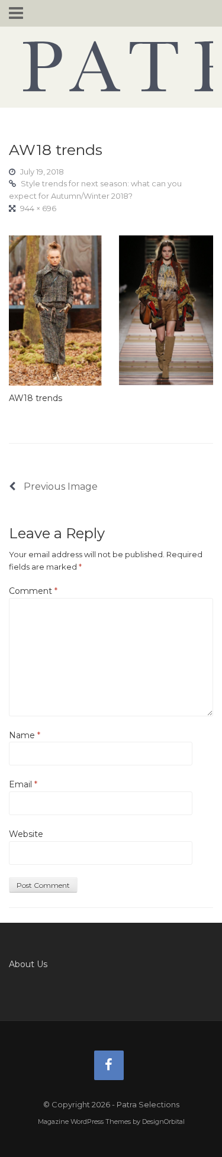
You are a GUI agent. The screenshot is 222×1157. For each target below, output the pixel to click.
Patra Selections (111, 66)
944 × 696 (38, 208)
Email (23, 784)
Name (24, 735)
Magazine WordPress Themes (84, 1121)
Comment (33, 591)
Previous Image (59, 486)
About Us (28, 964)
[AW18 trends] (111, 309)
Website (26, 834)
